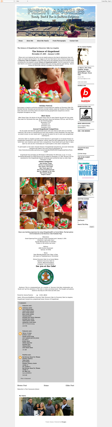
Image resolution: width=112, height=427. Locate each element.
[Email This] (40, 295)
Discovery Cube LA (48, 261)
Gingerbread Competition (25, 299)
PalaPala (25, 355)
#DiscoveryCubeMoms (28, 297)
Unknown (25, 306)
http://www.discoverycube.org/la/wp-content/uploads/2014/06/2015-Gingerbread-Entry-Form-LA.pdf (46, 151)
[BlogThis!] (41, 295)
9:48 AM (24, 375)
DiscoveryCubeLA (49, 264)
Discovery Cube (39, 297)
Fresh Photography (59, 41)
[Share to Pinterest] (46, 295)
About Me (30, 41)
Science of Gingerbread (52, 299)
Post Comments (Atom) (32, 389)
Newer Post (22, 386)
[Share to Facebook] (45, 295)
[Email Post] (37, 295)
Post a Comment (26, 378)
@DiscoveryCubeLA (48, 263)
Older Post (70, 386)
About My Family (43, 41)
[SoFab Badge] (82, 154)
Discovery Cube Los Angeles (64, 297)
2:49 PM (24, 326)
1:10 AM (24, 350)
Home (21, 41)
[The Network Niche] (88, 180)
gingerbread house (38, 299)
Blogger (64, 422)
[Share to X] (43, 295)
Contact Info (74, 41)
